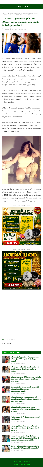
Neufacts (6, 29)
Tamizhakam (26, 464)
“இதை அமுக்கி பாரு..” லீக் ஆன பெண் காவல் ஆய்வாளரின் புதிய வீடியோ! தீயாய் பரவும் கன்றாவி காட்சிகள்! (25, 428)
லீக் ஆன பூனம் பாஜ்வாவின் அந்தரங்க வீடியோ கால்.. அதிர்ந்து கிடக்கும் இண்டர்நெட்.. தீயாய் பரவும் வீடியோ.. (25, 369)
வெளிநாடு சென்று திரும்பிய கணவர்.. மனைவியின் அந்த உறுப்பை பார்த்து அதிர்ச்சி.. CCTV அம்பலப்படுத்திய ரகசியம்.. (25, 389)
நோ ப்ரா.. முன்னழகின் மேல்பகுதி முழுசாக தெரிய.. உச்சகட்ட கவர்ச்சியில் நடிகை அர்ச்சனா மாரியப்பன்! (25, 447)
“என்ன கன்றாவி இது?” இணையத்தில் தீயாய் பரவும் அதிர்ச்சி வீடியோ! (25, 418)
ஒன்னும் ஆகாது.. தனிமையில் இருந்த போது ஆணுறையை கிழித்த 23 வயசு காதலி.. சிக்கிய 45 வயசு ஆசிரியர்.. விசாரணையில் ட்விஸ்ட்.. (25, 438)
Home (4, 13)
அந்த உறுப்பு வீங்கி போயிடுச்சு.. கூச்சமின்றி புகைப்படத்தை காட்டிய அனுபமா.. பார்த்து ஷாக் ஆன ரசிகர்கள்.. (25, 409)
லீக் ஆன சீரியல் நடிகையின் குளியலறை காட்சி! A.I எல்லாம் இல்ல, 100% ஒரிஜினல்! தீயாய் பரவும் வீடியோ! (25, 359)
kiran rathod (10, 13)
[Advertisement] (21, 315)
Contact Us (27, 461)
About (20, 461)
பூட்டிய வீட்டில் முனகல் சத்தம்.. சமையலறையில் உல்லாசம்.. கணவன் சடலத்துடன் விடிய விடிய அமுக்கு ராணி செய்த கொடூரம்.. (26, 399)
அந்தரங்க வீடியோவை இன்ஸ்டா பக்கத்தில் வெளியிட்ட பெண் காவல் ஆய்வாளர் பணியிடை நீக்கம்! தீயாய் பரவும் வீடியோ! (26, 379)
